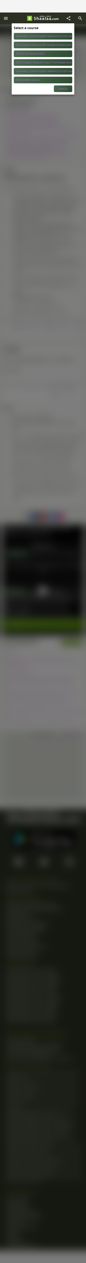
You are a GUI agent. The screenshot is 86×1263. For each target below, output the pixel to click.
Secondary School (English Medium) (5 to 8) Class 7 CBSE (44, 36)
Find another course (27, 80)
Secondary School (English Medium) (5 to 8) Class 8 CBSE (44, 71)
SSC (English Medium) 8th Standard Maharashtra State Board (44, 45)
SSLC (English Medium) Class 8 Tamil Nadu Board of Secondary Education (44, 62)
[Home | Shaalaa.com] (29, 18)
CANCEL (63, 89)
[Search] (80, 18)
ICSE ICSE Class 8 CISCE (30, 53)
